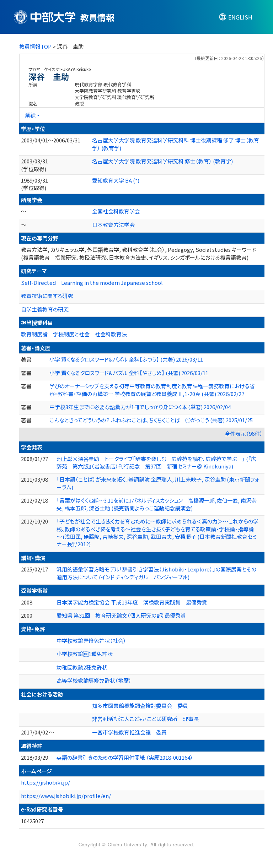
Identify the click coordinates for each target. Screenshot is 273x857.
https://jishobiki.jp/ (45, 782)
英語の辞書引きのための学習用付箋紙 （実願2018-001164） (125, 757)
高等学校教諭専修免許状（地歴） (94, 680)
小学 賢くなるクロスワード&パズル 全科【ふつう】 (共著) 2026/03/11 (126, 359)
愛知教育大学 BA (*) (115, 180)
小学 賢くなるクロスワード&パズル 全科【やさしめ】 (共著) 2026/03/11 (128, 372)
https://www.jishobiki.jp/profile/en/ (66, 795)
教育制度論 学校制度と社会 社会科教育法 (74, 334)
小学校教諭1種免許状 (85, 653)
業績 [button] (30, 115)
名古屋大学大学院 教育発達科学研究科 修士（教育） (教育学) (162, 161)
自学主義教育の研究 (45, 309)
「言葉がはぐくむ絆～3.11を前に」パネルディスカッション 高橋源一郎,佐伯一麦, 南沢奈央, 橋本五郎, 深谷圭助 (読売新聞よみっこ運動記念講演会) (157, 504)
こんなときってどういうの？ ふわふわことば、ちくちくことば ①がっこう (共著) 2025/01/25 (151, 420)
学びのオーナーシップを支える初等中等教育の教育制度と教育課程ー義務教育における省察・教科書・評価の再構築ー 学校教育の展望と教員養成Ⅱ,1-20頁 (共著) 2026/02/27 (152, 389)
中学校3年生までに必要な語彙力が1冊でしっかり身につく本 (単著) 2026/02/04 (140, 407)
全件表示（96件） (244, 433)
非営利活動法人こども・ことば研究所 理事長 (145, 718)
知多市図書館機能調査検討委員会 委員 (140, 705)
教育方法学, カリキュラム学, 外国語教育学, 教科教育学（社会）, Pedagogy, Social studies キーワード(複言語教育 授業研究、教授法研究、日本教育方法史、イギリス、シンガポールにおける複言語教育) (138, 253)
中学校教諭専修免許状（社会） (91, 640)
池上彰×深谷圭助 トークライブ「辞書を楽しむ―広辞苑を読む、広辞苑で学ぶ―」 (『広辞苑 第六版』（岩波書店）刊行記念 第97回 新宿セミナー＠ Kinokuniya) (156, 462)
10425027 (32, 821)
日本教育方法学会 (113, 224)
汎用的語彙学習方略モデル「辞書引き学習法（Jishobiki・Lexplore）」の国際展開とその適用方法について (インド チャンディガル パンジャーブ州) (156, 572)
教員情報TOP (35, 46)
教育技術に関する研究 (47, 295)
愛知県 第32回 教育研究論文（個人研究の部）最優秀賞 (121, 615)
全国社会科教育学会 (116, 211)
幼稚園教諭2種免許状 (82, 667)
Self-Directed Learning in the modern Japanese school (92, 282)
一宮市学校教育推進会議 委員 (129, 732)
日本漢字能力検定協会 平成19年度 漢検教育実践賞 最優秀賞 (132, 602)
